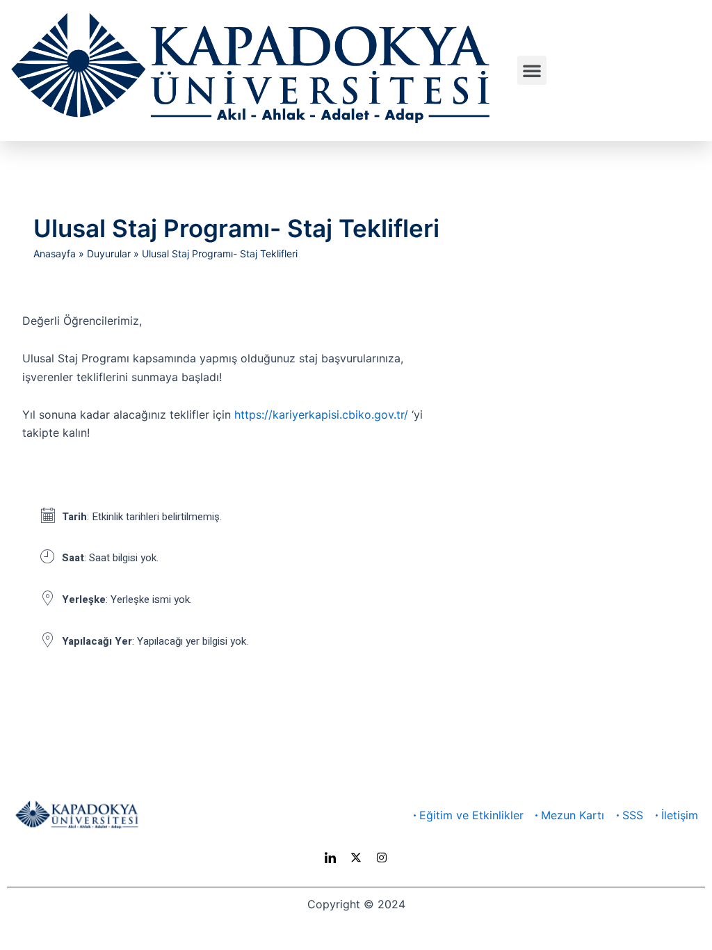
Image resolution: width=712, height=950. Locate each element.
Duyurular (109, 253)
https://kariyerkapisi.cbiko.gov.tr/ (321, 414)
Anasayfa (54, 253)
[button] (532, 70)
